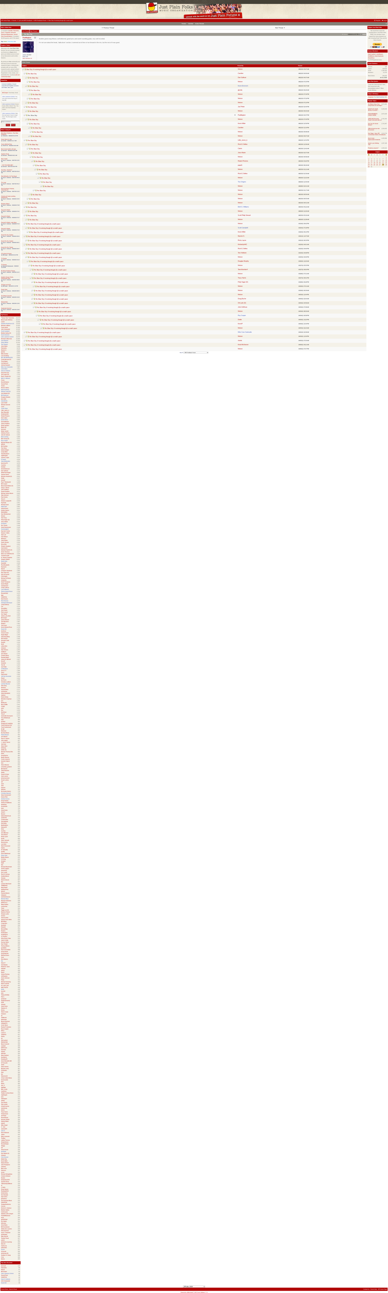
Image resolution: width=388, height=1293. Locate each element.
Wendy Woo (4, 302)
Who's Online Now (6, 27)
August (377, 152)
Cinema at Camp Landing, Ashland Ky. (8, 197)
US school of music (6, 253)
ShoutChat (4, 80)
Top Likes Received (6, 1262)
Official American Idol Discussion (374, 129)
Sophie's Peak (5, 154)
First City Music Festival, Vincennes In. (7, 189)
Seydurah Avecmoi (6, 308)
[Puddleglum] (28, 52)
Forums (14, 20)
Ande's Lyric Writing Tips (373, 144)
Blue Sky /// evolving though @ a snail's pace (41, 69)
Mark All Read (13, 1289)
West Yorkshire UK (27, 58)
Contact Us (366, 1289)
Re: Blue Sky (28, 34)
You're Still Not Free (6, 144)
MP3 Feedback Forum (40, 20)
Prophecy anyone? (373, 148)
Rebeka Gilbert (5, 204)
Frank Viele (4, 289)
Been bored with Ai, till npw (8, 149)
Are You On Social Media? (373, 124)
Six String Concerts (6, 296)
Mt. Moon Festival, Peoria (8, 271)
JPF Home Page (5, 20)
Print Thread (25, 31)
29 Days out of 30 (6, 284)
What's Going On (6, 129)
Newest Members (373, 51)
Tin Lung (3, 182)
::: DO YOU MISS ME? (7, 165)
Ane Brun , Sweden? (6, 170)
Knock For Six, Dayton (7, 235)
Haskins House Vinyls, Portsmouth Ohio (7, 277)
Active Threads (199, 23)
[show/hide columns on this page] (386, 24)
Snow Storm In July (6, 139)
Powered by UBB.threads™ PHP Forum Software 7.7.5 (194, 1292)
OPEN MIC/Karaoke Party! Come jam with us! (375, 119)
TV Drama (4, 258)
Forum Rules (4, 1289)
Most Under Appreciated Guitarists (374, 139)
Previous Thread (108, 28)
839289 (364, 34)
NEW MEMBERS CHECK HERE (372, 114)
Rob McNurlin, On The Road (9, 176)
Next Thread (279, 28)
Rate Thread (33, 31)
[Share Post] (359, 34)
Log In (385, 20)
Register (378, 20)
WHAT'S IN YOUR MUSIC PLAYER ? (373, 109)
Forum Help (373, 1289)
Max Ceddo (4, 159)
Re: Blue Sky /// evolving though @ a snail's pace (44, 224)
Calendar (190, 23)
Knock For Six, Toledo (7, 247)
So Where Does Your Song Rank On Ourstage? (375, 104)
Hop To (181, 352)
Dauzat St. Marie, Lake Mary (9, 222)
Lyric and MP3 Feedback (25, 20)
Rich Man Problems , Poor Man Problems (9, 133)
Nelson (345, 34)
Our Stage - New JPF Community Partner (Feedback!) (377, 134)
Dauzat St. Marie (5, 210)
